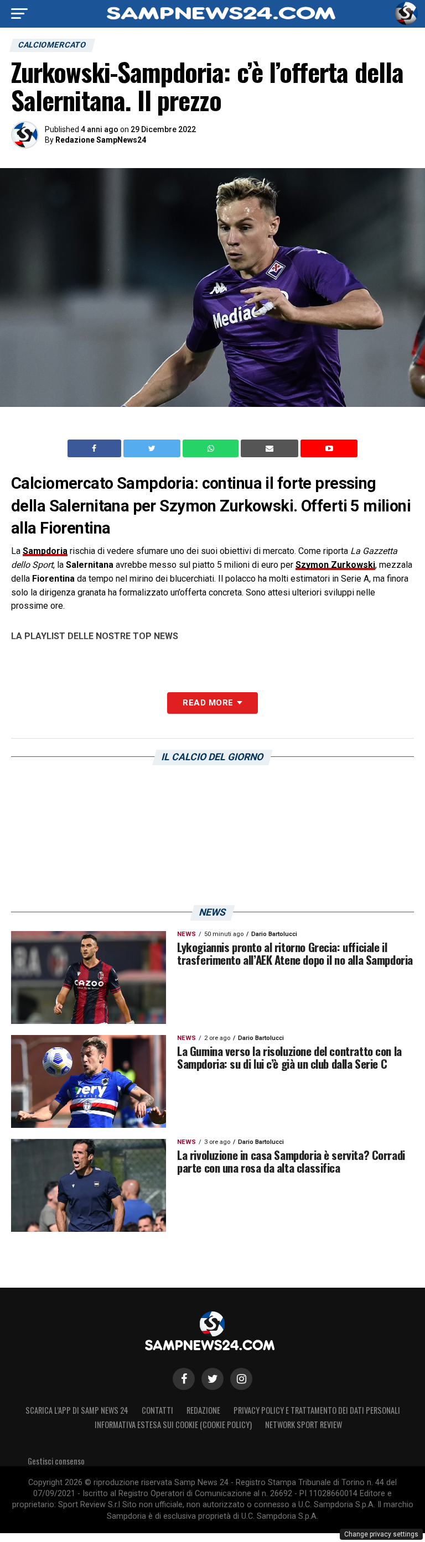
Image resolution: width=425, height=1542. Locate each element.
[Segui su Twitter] (212, 1379)
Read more (208, 703)
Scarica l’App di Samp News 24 (76, 1410)
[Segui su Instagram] (241, 1379)
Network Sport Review (303, 1424)
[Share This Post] (212, 448)
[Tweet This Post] (153, 448)
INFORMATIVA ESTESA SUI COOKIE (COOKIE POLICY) (173, 1424)
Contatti (157, 1410)
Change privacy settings (381, 1534)
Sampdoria (45, 551)
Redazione (203, 1410)
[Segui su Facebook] (184, 1379)
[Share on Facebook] (96, 448)
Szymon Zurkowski (335, 565)
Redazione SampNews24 (100, 139)
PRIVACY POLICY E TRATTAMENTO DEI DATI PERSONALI (317, 1410)
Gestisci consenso (56, 1461)
